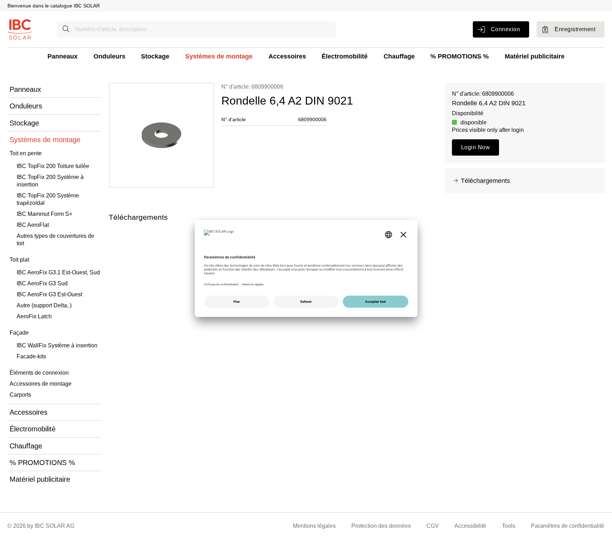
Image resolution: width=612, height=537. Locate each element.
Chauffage (399, 56)
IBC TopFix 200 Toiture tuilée (53, 166)
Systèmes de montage (219, 56)
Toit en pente (26, 153)
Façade (19, 333)
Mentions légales (314, 526)
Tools (508, 526)
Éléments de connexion (39, 373)
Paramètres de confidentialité (567, 526)
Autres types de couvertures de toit (55, 239)
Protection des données (381, 526)
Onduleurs (109, 56)
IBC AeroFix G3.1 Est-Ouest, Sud (58, 272)
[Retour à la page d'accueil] (19, 29)
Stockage (155, 56)
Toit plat (19, 260)
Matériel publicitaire (535, 56)
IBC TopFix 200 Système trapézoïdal (48, 199)
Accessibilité (470, 526)
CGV (432, 526)
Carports (20, 395)
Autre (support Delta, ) (44, 305)
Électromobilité (345, 56)
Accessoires (287, 56)
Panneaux (62, 56)
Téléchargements (485, 180)
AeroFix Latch (34, 316)
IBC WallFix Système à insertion (57, 345)
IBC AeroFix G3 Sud (42, 283)
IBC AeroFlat (33, 225)
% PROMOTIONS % (459, 56)
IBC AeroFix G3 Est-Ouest (49, 294)
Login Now (475, 147)
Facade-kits (31, 356)
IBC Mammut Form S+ (44, 214)
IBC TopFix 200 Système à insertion (50, 181)
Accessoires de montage (41, 384)
